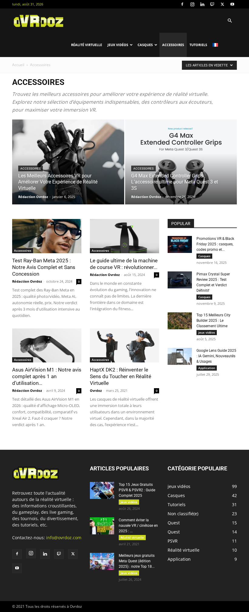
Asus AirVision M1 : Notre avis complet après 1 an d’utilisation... (46, 376)
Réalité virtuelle (86, 44)
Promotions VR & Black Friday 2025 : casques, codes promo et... (215, 244)
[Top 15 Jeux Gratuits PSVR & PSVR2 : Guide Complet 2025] (102, 490)
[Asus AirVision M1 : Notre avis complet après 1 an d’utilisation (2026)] (46, 345)
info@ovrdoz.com (63, 537)
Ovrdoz (96, 390)
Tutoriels (198, 44)
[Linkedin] (202, 4)
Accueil (18, 64)
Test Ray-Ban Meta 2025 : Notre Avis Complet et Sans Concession (43, 267)
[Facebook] (182, 4)
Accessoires (173, 44)
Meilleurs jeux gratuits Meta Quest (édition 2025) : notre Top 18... (137, 561)
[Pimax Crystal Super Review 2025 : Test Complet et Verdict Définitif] (180, 279)
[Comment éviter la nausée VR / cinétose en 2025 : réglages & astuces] (102, 525)
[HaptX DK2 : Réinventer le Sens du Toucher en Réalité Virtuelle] (124, 345)
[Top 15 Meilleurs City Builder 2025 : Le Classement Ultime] (180, 320)
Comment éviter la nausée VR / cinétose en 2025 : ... (138, 525)
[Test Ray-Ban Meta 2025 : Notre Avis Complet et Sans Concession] (46, 236)
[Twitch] (212, 4)
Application (206, 368)
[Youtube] (232, 4)
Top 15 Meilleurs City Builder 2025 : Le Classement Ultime (213, 320)
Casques (145, 44)
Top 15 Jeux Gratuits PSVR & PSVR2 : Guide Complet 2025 (137, 490)
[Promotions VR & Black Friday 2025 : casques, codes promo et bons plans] (180, 244)
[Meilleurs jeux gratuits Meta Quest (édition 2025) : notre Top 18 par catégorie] (102, 561)
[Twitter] (222, 4)
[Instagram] (192, 4)
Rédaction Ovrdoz (33, 196)
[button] (229, 21)
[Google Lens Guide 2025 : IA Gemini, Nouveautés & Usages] (180, 356)
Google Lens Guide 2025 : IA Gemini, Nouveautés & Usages (216, 356)
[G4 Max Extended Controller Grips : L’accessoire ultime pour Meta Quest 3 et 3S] (181, 167)
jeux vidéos (117, 44)
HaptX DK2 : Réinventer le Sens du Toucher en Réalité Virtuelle (120, 376)
